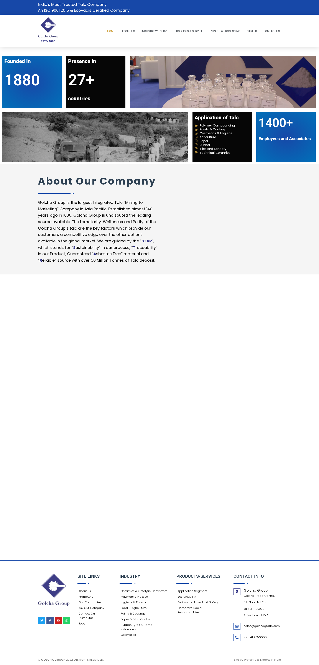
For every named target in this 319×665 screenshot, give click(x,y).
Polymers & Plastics (134, 597)
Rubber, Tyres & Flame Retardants (136, 627)
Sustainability (187, 597)
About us (128, 31)
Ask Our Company (91, 608)
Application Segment (192, 591)
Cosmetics (128, 635)
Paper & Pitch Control (136, 619)
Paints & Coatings (133, 613)
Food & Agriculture (134, 608)
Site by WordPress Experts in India (257, 660)
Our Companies (90, 602)
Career (252, 31)
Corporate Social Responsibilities (190, 610)
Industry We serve (154, 31)
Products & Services (189, 31)
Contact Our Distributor (87, 615)
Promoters (86, 597)
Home (111, 31)
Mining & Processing (225, 31)
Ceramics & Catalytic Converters (144, 591)
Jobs (82, 623)
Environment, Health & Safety (198, 602)
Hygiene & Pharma (134, 602)
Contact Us (271, 31)
